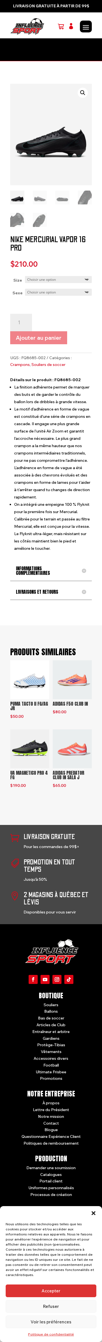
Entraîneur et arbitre (51, 1031)
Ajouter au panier (38, 337)
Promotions (51, 1078)
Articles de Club (51, 1024)
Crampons (20, 364)
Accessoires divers (51, 1058)
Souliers (51, 1004)
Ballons (51, 1011)
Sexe (17, 292)
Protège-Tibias (51, 1044)
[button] (93, 1213)
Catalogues (51, 1174)
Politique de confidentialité (51, 1334)
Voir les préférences (51, 1322)
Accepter (51, 1291)
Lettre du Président (51, 1109)
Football (51, 1065)
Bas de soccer (51, 1018)
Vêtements (51, 1051)
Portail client (51, 1181)
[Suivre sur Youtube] (45, 979)
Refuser (51, 1306)
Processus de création (51, 1194)
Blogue (51, 1129)
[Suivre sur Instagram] (56, 979)
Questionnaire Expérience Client (51, 1136)
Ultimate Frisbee (51, 1071)
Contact (51, 1123)
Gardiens (51, 1038)
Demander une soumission (51, 1167)
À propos (51, 1102)
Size (17, 280)
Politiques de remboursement (51, 1143)
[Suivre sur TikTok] (68, 979)
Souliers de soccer (48, 364)
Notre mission (51, 1116)
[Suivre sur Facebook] (33, 979)
